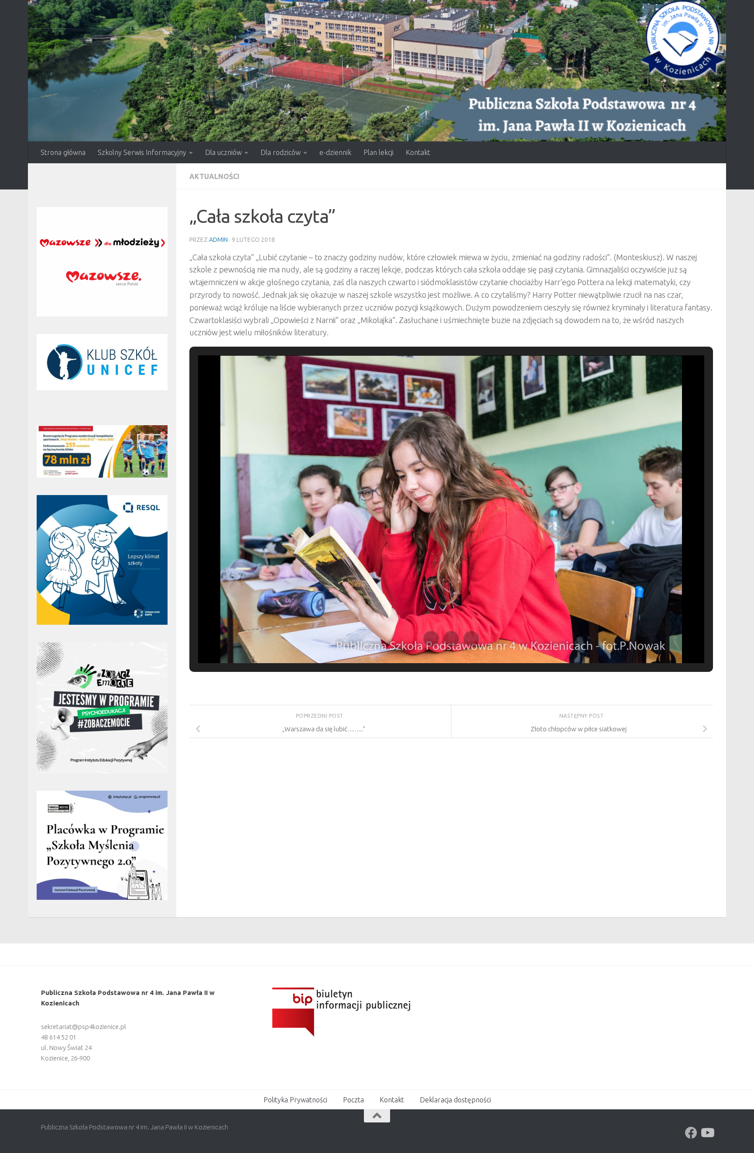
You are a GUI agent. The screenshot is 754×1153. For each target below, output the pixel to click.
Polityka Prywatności (295, 1100)
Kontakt (418, 152)
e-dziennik (335, 152)
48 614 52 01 (58, 1037)
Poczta (353, 1100)
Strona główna (63, 152)
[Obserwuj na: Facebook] (691, 1133)
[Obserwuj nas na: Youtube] (707, 1133)
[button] (431, 639)
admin (218, 239)
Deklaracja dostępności (455, 1100)
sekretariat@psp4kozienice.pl (83, 1026)
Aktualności (214, 176)
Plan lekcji (378, 152)
